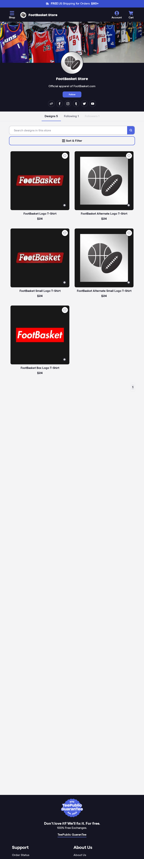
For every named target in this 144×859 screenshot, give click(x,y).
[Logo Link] (23, 15)
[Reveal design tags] (64, 205)
